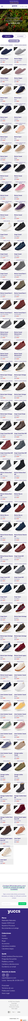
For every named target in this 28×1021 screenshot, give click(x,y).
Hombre (5, 938)
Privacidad (5, 985)
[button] (24, 1020)
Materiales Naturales (9, 920)
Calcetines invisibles (9, 946)
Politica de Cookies (8, 991)
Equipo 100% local (8, 923)
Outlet (4, 936)
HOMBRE (20, 36)
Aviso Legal (5, 993)
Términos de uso (7, 988)
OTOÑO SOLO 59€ (14, 3)
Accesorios (5, 943)
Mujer (4, 941)
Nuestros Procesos (8, 925)
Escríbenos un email (9, 967)
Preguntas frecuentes (9, 959)
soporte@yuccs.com (9, 978)
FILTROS (13, 41)
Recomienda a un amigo (10, 928)
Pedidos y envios (7, 961)
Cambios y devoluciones (10, 964)
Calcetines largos (8, 949)
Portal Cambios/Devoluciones (12, 956)
